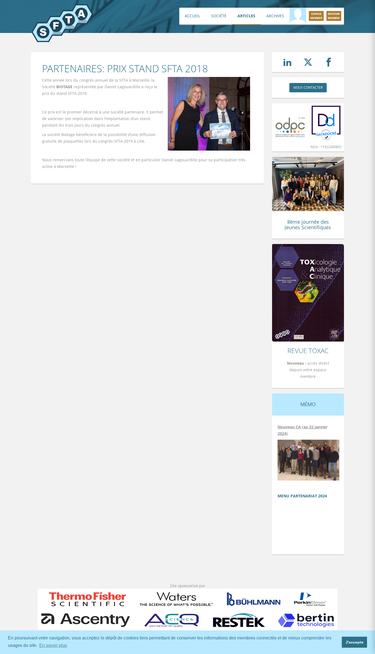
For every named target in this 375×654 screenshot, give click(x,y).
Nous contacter (308, 87)
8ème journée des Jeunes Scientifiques (308, 224)
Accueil (192, 15)
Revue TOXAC (308, 350)
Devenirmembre (334, 16)
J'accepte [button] (354, 642)
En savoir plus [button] (53, 645)
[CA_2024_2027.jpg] (308, 459)
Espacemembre (316, 16)
